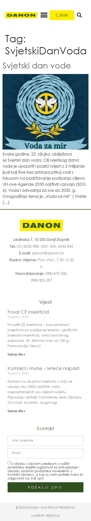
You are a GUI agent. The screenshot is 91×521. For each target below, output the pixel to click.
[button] (44, 15)
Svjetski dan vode (37, 65)
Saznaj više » (16, 354)
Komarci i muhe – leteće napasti (43, 368)
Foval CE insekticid (28, 312)
